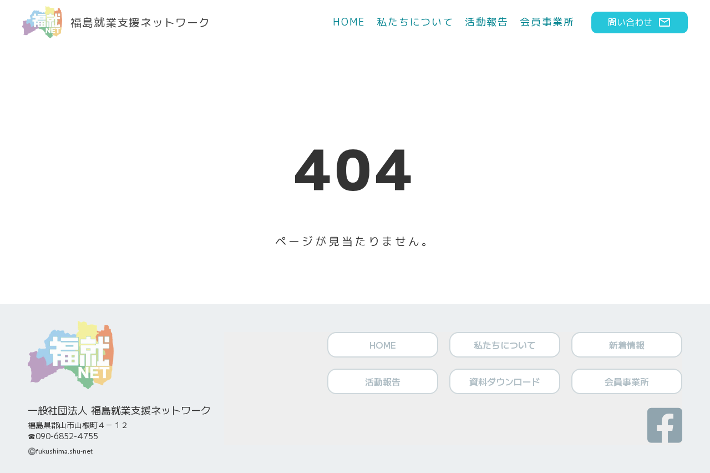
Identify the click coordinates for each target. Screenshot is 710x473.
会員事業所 (547, 22)
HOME (349, 22)
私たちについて (415, 22)
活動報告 (487, 22)
